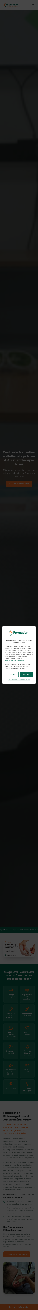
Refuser (12, 674)
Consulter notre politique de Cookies (19, 680)
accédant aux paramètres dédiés (14, 660)
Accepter (26, 674)
